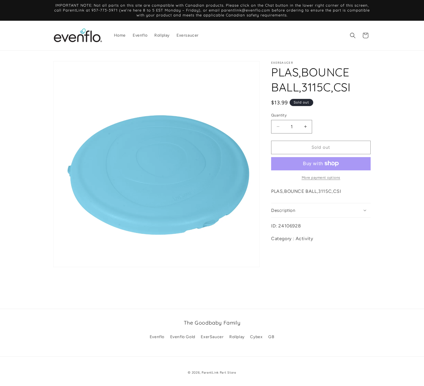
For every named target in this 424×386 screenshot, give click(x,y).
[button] (352, 35)
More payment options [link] (321, 177)
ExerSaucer (212, 336)
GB (271, 336)
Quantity (279, 115)
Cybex (256, 336)
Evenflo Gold (182, 336)
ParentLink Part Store (219, 372)
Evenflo (157, 336)
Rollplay (237, 336)
